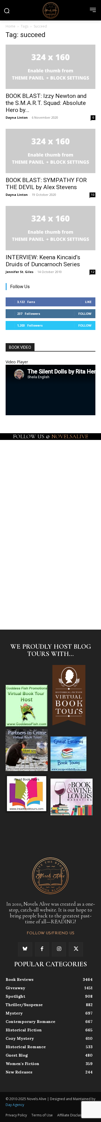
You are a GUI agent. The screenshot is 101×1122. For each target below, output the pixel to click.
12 (92, 272)
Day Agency (15, 1104)
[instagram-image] (28, 461)
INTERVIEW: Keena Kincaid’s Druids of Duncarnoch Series (43, 261)
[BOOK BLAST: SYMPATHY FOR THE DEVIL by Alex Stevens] (50, 151)
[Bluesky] (25, 949)
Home (10, 26)
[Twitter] (76, 949)
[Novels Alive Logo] (50, 10)
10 (92, 195)
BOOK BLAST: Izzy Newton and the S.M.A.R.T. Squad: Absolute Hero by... (46, 103)
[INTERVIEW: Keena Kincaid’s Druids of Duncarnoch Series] (50, 228)
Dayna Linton (17, 117)
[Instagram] (59, 949)
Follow (84, 313)
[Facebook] (42, 949)
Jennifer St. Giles (19, 272)
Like (88, 302)
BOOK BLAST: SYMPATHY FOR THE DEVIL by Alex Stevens (46, 184)
